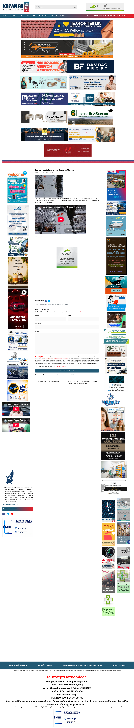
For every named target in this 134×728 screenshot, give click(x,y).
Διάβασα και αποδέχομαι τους (52, 366)
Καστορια (54, 16)
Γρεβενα (45, 16)
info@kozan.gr (119, 665)
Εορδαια (13, 16)
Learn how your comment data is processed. (69, 375)
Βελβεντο (36, 16)
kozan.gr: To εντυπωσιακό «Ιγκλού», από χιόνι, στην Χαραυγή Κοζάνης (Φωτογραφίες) (82, 382)
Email (69, 315)
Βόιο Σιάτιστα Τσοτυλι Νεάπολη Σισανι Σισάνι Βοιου (53, 304)
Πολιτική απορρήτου (49, 358)
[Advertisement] (17, 453)
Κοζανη (5, 16)
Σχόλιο (37, 331)
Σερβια (27, 16)
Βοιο (20, 16)
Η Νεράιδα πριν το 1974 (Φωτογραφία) (48, 381)
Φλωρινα (63, 16)
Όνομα (37, 315)
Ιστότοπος (38, 323)
